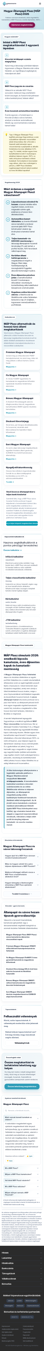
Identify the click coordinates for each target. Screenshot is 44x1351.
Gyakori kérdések (8, 1335)
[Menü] (40, 3)
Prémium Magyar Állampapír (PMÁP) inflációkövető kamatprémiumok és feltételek (21, 948)
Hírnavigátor (9, 1306)
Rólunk (4, 1338)
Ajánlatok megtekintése (22, 25)
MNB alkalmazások (29, 1338)
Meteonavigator (31, 1301)
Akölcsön (20, 1306)
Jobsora (10, 1301)
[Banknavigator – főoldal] (9, 3)
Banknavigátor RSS (8, 1341)
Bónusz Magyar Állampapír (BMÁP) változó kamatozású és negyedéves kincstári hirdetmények (20, 982)
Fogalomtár (26, 1332)
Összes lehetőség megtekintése (22, 1086)
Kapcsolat (26, 1335)
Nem (10, 1161)
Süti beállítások (28, 1341)
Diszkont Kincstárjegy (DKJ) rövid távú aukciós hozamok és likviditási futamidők (21, 971)
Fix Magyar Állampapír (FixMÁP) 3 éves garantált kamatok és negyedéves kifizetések (21, 960)
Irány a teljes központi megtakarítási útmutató (22, 523)
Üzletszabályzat (28, 1326)
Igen (29, 1156)
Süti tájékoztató (7, 1332)
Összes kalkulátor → (12, 550)
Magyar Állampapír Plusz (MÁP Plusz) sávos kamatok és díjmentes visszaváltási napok (21, 937)
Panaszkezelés (28, 1329)
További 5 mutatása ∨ (21, 894)
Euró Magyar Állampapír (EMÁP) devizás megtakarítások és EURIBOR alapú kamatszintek (21, 994)
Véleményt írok (22, 1043)
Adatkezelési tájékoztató (10, 1329)
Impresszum (6, 1326)
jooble (19, 1301)
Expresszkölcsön (33, 1306)
